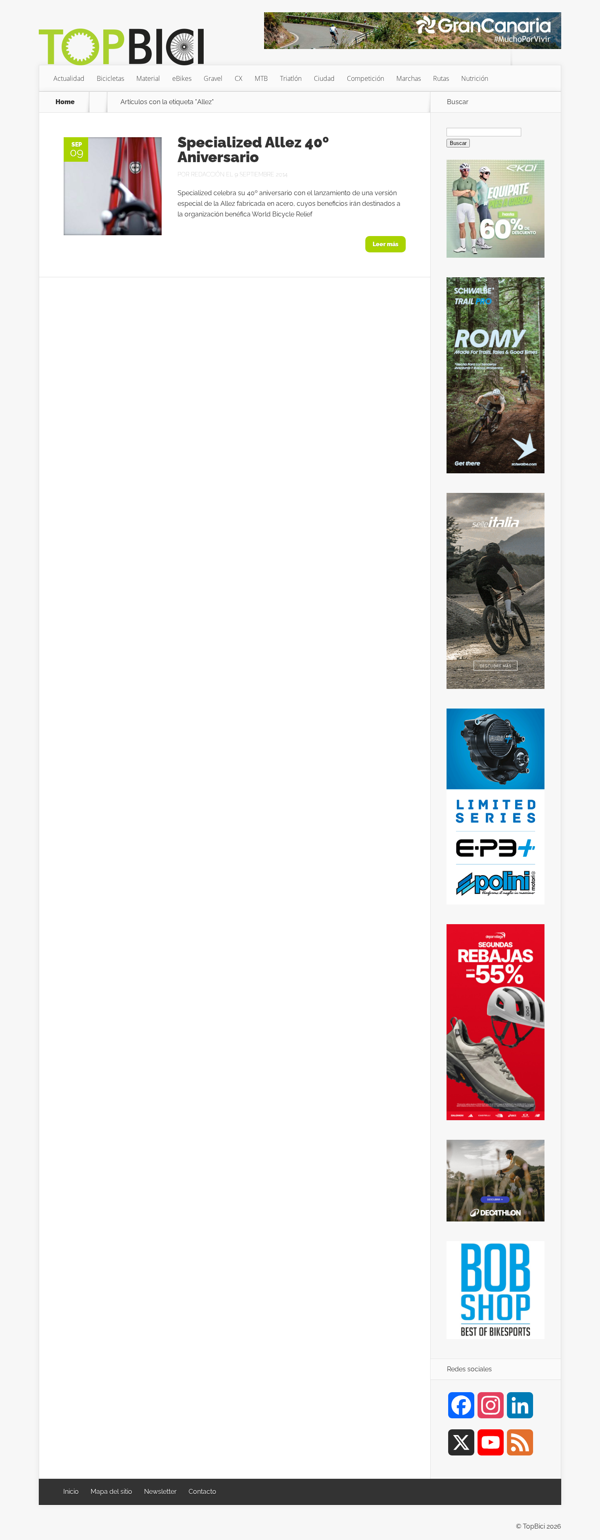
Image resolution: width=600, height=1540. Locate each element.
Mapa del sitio (111, 1491)
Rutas (441, 78)
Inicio (71, 1491)
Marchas (408, 78)
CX (238, 78)
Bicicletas (110, 78)
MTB (261, 78)
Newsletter (160, 1491)
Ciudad (324, 78)
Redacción (207, 174)
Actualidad (68, 78)
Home (65, 102)
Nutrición (474, 78)
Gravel (213, 78)
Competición (365, 78)
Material (148, 78)
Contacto (202, 1491)
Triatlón (291, 78)
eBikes (181, 78)
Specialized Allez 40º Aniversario (253, 149)
